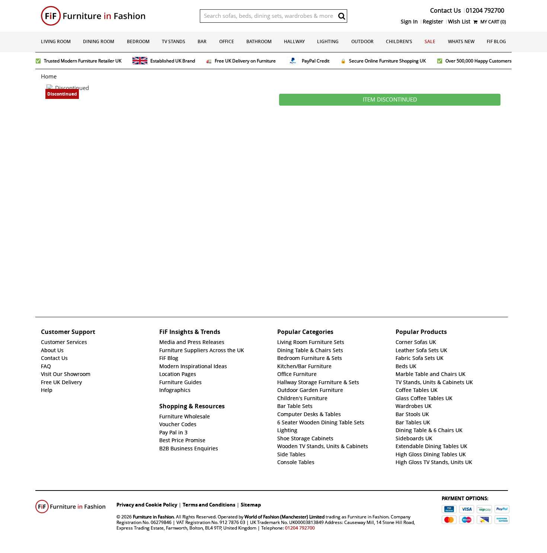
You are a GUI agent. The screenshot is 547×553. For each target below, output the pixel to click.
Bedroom (138, 41)
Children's (399, 41)
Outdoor (362, 41)
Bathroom (259, 41)
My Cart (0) (492, 22)
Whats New (461, 41)
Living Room (56, 41)
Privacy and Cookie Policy (146, 504)
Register (433, 22)
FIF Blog (496, 41)
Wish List (459, 22)
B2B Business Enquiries (188, 448)
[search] (341, 16)
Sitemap (251, 504)
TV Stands (173, 41)
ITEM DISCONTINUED (390, 99)
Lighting (328, 41)
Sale (430, 41)
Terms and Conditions (209, 504)
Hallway (294, 41)
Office (226, 41)
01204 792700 (300, 528)
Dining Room (98, 41)
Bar (202, 41)
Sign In (409, 22)
